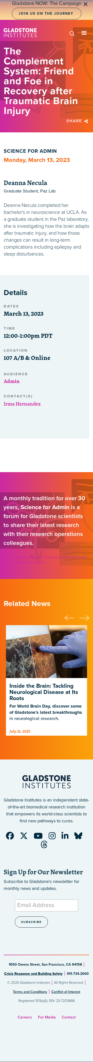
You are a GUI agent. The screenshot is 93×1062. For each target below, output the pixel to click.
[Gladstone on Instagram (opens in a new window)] (55, 837)
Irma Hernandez (22, 404)
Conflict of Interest (65, 992)
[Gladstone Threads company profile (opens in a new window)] (47, 846)
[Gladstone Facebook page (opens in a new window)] (12, 837)
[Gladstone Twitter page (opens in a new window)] (26, 837)
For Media (47, 1017)
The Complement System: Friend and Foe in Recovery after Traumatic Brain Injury (45, 560)
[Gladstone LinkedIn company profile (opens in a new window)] (67, 837)
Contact (69, 1017)
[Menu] (83, 33)
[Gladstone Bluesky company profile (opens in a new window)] (80, 837)
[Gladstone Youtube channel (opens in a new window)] (41, 837)
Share (74, 120)
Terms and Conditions (30, 992)
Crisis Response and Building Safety (33, 974)
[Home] (20, 32)
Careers (25, 1017)
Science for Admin (30, 151)
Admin (12, 381)
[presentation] (71, 617)
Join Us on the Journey (46, 13)
